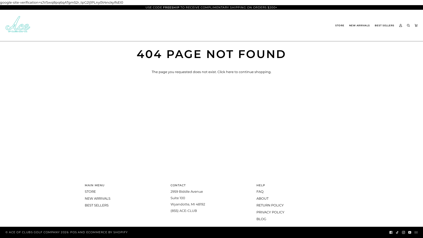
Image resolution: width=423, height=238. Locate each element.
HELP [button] (260, 185)
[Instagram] (403, 232)
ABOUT (262, 198)
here (230, 72)
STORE (90, 191)
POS (73, 232)
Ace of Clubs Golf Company (34, 232)
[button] (340, 25)
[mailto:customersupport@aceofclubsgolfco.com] (416, 232)
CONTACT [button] (178, 185)
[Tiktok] (397, 232)
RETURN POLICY (270, 205)
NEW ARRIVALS (97, 198)
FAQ (260, 191)
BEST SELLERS (97, 205)
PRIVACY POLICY (270, 212)
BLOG (261, 219)
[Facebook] (390, 232)
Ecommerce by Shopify (107, 232)
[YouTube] (409, 232)
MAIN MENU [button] (95, 185)
